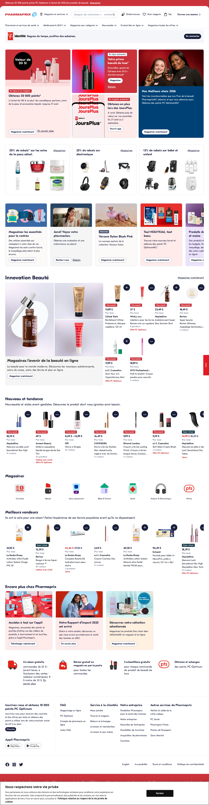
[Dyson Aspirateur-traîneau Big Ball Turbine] (104, 166)
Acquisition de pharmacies (133, 735)
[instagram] (14, 764)
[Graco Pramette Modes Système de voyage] (152, 183)
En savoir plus (46, 130)
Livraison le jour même (101, 732)
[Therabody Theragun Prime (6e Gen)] (124, 166)
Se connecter (192, 36)
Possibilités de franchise (132, 730)
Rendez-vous (62, 260)
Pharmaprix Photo (159, 724)
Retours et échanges (100, 721)
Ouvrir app (115, 128)
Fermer (160, 793)
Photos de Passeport (160, 730)
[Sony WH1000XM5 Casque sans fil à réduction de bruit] (85, 183)
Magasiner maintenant (22, 131)
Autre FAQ (65, 730)
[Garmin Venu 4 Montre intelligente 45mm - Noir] (124, 183)
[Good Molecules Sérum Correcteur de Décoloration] (37, 183)
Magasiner (95, 2)
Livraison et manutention (102, 726)
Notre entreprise (128, 719)
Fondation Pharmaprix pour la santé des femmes (133, 712)
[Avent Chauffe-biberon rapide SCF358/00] (191, 183)
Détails (112, 86)
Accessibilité (141, 764)
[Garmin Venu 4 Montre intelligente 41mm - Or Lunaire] (85, 166)
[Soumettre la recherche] (114, 14)
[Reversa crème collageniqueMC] (57, 166)
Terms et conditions (162, 764)
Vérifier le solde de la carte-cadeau (160, 712)
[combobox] (95, 14)
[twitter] (21, 764)
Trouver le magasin (99, 716)
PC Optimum (66, 716)
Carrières (124, 740)
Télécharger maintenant (23, 643)
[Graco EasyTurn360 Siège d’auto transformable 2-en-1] (152, 166)
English (125, 764)
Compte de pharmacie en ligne (73, 723)
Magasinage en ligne (70, 710)
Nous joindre (96, 710)
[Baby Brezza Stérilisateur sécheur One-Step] (171, 183)
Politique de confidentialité (190, 764)
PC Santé (155, 719)
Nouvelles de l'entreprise (132, 724)
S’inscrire (11, 729)
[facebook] (7, 764)
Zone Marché (157, 735)
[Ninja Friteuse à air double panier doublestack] (104, 183)
